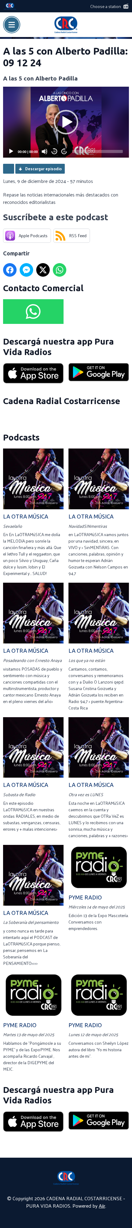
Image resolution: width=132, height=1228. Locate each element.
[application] (66, 122)
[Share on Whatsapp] (59, 270)
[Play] (11, 151)
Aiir (102, 1205)
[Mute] (44, 151)
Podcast (8, 169)
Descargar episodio (43, 168)
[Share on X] (43, 270)
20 (54, 151)
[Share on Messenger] (26, 270)
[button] (66, 122)
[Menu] (11, 24)
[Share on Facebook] (10, 270)
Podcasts (21, 437)
